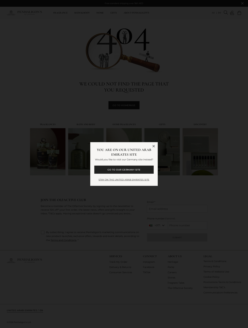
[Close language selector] (154, 146)
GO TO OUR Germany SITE (123, 169)
